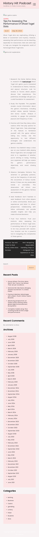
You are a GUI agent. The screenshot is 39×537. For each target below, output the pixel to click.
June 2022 (11, 452)
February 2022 (13, 461)
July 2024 (11, 400)
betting (10, 497)
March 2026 (12, 348)
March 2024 (12, 412)
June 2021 (11, 482)
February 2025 (13, 382)
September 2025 (13, 367)
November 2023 (13, 425)
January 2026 (12, 354)
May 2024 (11, 406)
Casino (6, 19)
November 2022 (13, 446)
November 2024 (13, 391)
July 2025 (11, 370)
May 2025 (11, 373)
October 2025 (12, 364)
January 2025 (12, 385)
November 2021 (13, 467)
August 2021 (12, 476)
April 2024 (11, 409)
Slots (9, 519)
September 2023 (13, 431)
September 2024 (14, 394)
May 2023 (11, 440)
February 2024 (13, 415)
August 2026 (12, 336)
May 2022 (11, 455)
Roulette (11, 516)
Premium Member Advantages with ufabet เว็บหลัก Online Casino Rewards (19, 296)
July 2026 (11, 339)
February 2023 (13, 443)
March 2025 (12, 379)
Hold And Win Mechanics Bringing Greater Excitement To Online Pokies (19, 289)
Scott (7, 31)
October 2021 (12, 470)
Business (11, 500)
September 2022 (13, 449)
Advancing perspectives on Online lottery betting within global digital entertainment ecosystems (17, 303)
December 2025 (13, 357)
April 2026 (11, 345)
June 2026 (11, 342)
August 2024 (12, 397)
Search (5, 264)
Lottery (10, 510)
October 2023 (12, 428)
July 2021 (11, 479)
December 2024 (13, 388)
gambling (11, 507)
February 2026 (13, 351)
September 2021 (13, 473)
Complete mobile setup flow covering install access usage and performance (18, 310)
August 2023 (12, 434)
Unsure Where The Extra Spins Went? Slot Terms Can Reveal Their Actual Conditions (18, 283)
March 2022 (12, 458)
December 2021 (13, 464)
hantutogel (26, 82)
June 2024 (11, 403)
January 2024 (12, 418)
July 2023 (11, 437)
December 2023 (13, 421)
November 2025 (13, 361)
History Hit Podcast (17, 3)
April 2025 (11, 376)
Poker (10, 513)
